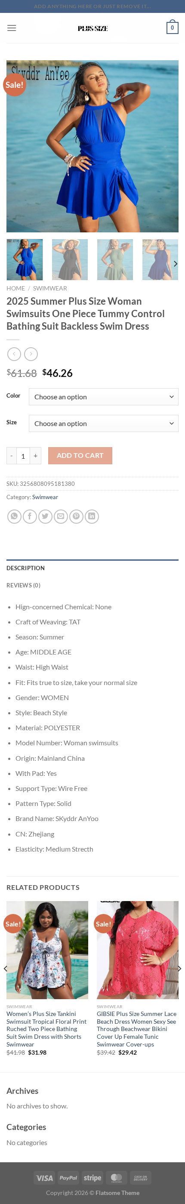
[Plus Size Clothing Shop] (93, 28)
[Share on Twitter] (45, 516)
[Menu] (11, 27)
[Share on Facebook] (30, 516)
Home (15, 288)
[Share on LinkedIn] (92, 516)
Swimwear (50, 288)
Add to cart (80, 455)
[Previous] (20, 146)
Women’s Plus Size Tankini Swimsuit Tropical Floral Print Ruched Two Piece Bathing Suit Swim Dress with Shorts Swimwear (46, 1029)
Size (11, 423)
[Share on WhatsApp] (14, 516)
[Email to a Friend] (61, 516)
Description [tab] (25, 568)
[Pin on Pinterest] (76, 516)
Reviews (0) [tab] (23, 585)
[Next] (164, 146)
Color (13, 396)
